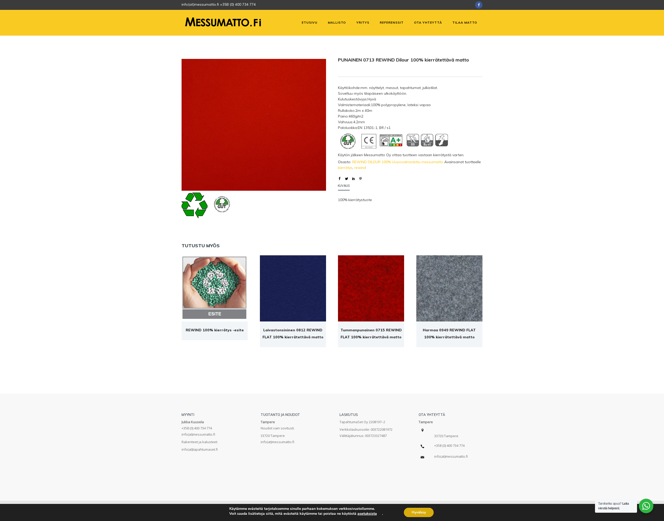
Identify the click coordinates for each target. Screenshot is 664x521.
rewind (360, 167)
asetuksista (367, 513)
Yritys (362, 22)
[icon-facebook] (478, 5)
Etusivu (309, 22)
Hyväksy (419, 512)
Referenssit (392, 22)
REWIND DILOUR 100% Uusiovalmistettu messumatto (397, 162)
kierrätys (345, 167)
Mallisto (337, 22)
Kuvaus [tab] (344, 186)
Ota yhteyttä (428, 22)
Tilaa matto (464, 22)
